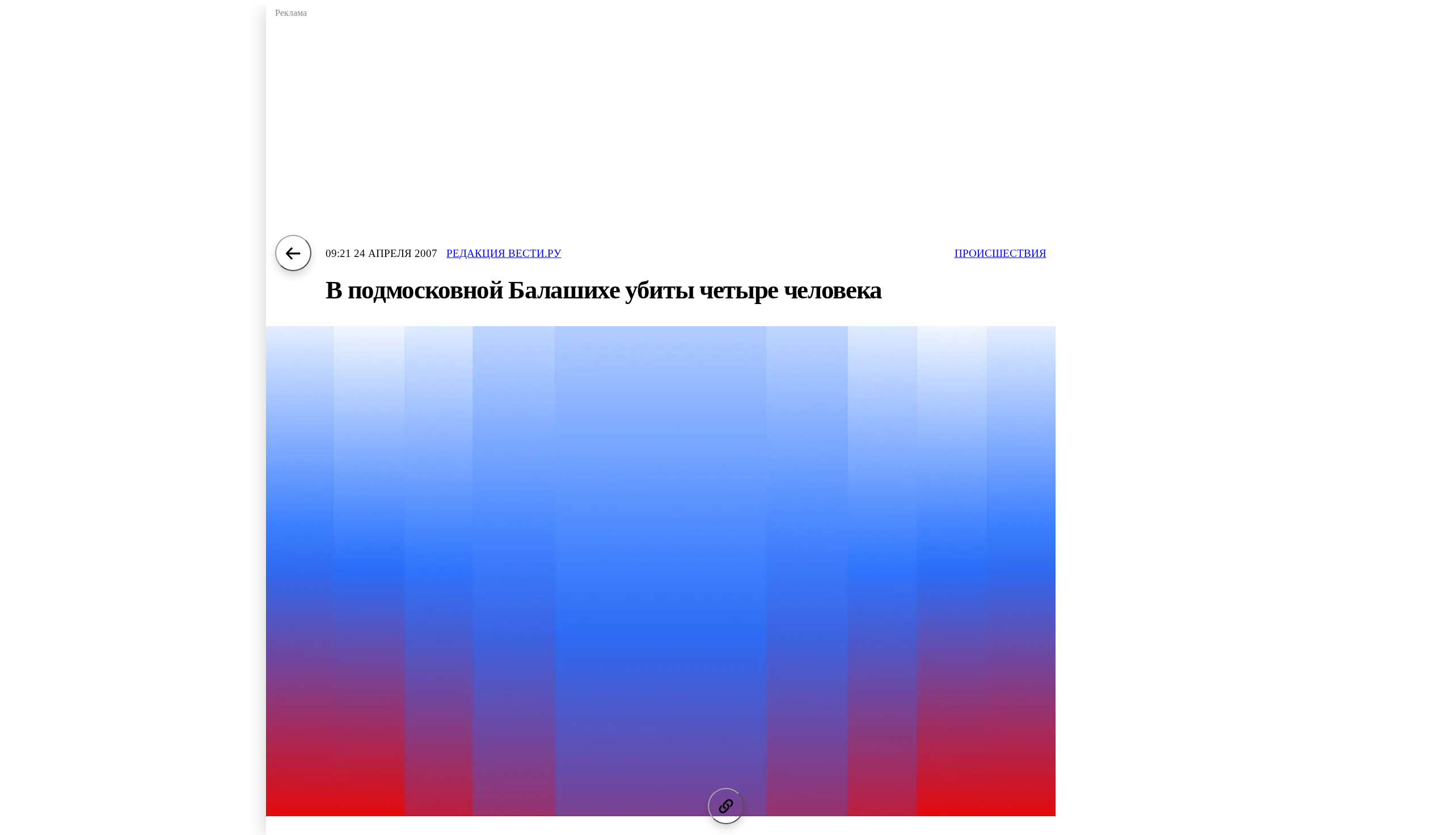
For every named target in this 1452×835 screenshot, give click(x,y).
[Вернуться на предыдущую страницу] (293, 253)
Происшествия (1000, 253)
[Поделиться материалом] (726, 806)
